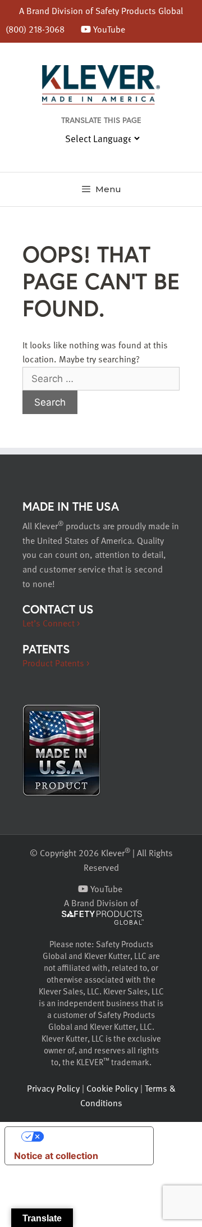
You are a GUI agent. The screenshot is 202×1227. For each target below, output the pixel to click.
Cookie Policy (112, 1088)
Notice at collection (56, 1155)
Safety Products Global (139, 10)
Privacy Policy (53, 1088)
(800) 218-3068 (35, 29)
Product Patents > (55, 663)
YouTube (108, 29)
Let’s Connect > (51, 623)
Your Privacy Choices (90, 1136)
